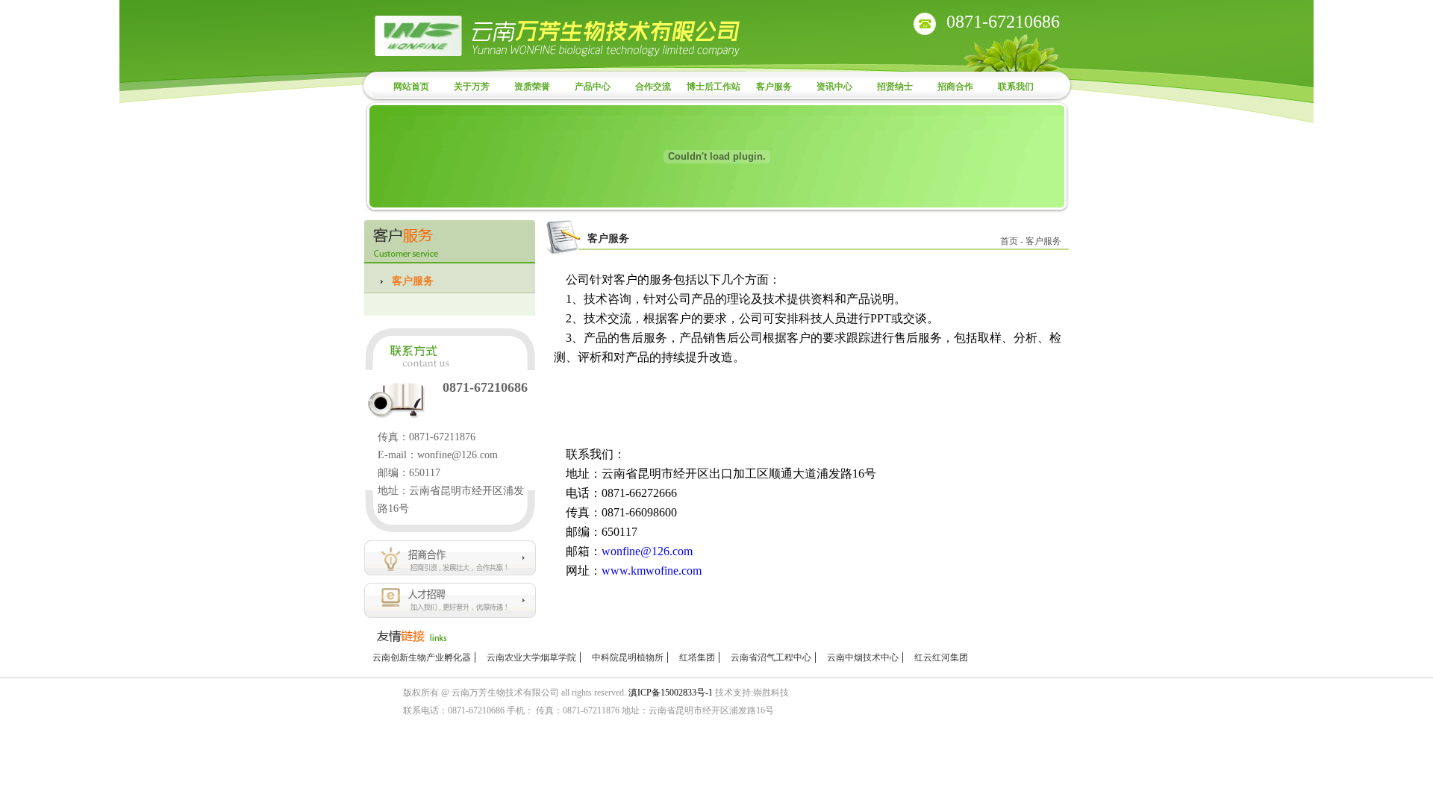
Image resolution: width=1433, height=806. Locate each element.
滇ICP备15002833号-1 (670, 692)
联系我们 (1016, 86)
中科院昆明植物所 (628, 657)
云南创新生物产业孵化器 (421, 657)
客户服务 (774, 86)
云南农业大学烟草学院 (531, 657)
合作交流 (653, 86)
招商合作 (955, 86)
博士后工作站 (713, 86)
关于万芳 (472, 86)
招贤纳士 (895, 86)
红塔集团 (697, 657)
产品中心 (593, 86)
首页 (1009, 241)
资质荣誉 (532, 86)
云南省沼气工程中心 (771, 657)
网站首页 (411, 86)
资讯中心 (834, 86)
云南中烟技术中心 (863, 657)
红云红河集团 (941, 657)
